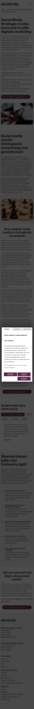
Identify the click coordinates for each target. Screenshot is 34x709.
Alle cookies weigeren (24, 374)
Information (27, 329)
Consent (6, 329)
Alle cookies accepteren (10, 374)
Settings (17, 329)
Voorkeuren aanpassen (24, 378)
